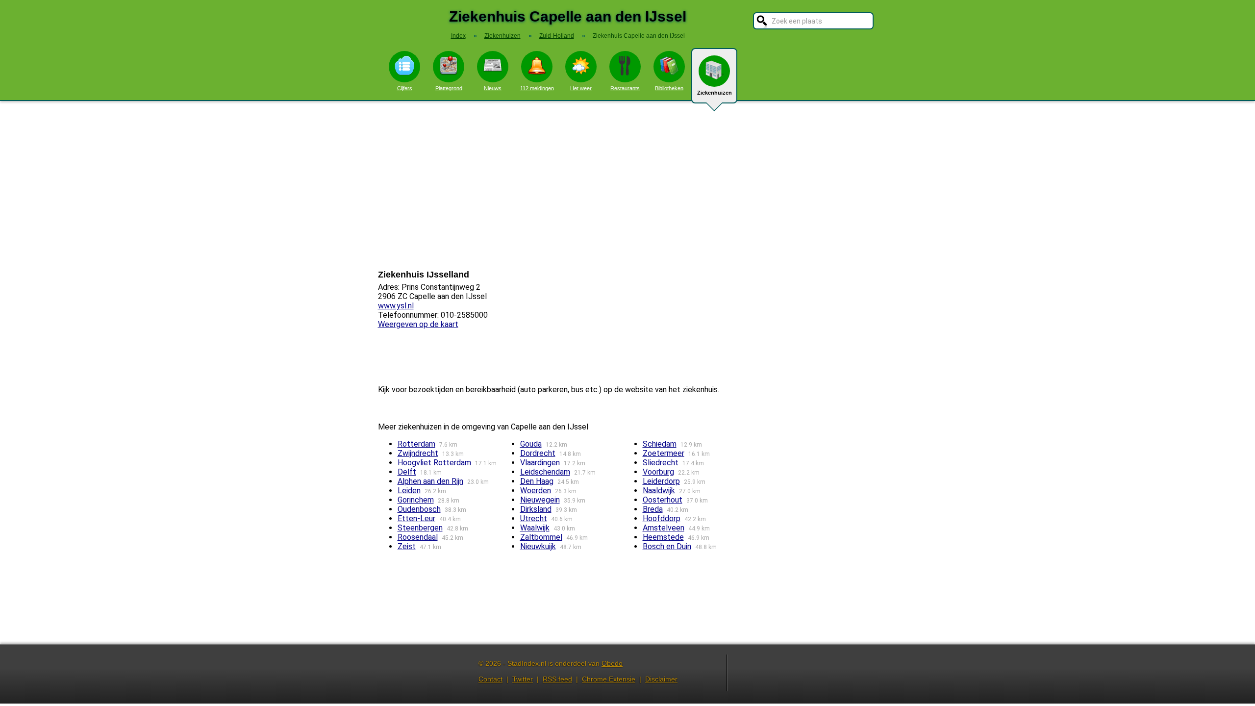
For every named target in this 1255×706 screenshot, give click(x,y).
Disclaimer (661, 679)
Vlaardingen (540, 462)
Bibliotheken (669, 88)
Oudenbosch (419, 509)
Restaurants (625, 88)
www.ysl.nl (396, 305)
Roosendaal (418, 537)
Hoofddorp (661, 518)
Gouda (531, 444)
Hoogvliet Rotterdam (434, 462)
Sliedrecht (660, 462)
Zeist (407, 546)
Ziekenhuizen (714, 93)
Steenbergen (420, 527)
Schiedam (660, 444)
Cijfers (404, 88)
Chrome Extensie (608, 679)
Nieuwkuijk (538, 546)
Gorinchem (416, 499)
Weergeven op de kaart (418, 324)
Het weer (581, 88)
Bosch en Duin (667, 546)
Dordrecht (537, 453)
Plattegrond (448, 88)
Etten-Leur (416, 518)
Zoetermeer (663, 453)
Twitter (522, 679)
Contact (490, 679)
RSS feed (557, 679)
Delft (407, 472)
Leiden (409, 490)
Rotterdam (416, 444)
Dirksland (536, 509)
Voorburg (658, 472)
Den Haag (536, 481)
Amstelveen (663, 527)
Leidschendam (545, 472)
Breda (653, 509)
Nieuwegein (540, 499)
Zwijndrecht (418, 453)
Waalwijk (535, 527)
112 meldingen (537, 88)
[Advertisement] (627, 185)
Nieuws (493, 88)
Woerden (535, 490)
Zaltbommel (541, 537)
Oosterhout (662, 499)
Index (458, 35)
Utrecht (533, 518)
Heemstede (663, 537)
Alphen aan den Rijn (430, 481)
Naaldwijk (659, 490)
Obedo (612, 663)
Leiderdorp (661, 481)
